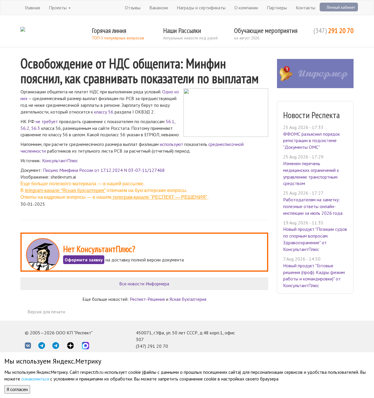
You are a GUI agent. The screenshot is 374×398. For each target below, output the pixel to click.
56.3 (35, 128)
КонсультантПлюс (60, 160)
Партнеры (277, 8)
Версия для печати (46, 312)
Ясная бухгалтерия (187, 299)
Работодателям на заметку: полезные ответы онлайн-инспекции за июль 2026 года (312, 206)
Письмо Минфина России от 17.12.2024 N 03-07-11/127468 (104, 170)
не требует (47, 121)
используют (171, 144)
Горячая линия (109, 30)
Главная (32, 8)
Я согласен (17, 389)
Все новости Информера (144, 284)
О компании (246, 8)
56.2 (24, 128)
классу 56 (103, 112)
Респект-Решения (147, 299)
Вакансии (158, 8)
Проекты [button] (58, 8)
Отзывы (133, 8)
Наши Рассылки (182, 30)
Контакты (305, 8)
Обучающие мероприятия (265, 30)
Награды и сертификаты (201, 8)
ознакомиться (35, 379)
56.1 (170, 121)
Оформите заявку (84, 260)
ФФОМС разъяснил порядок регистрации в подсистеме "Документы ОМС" (311, 140)
